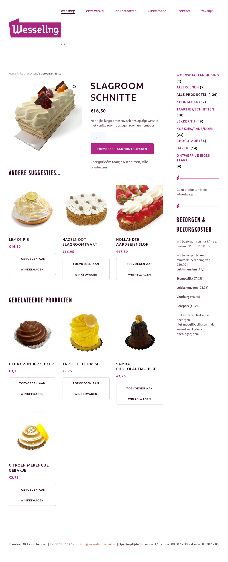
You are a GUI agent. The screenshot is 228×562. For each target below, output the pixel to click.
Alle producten (27, 73)
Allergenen (188, 87)
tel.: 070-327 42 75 (63, 544)
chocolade (187, 141)
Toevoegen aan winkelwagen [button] (32, 264)
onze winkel (95, 11)
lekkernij (186, 121)
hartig (183, 148)
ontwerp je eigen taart (193, 157)
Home (12, 73)
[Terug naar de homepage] (35, 28)
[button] (63, 44)
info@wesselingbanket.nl (98, 544)
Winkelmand (157, 11)
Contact (184, 11)
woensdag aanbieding (198, 75)
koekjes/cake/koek (195, 129)
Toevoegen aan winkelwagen (122, 149)
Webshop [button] (68, 11)
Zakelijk (207, 11)
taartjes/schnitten (126, 161)
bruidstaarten (125, 11)
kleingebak (187, 102)
